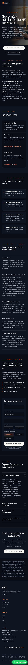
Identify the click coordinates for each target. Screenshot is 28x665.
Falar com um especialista (15, 551)
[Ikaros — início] (6, 3)
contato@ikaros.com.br (7, 639)
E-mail (9, 438)
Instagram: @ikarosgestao (8, 641)
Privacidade (4, 660)
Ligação (20, 434)
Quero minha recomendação (13, 443)
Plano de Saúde (5, 602)
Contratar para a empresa (10, 164)
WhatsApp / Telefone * (8, 411)
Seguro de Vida (5, 605)
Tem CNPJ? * (6, 425)
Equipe (3, 618)
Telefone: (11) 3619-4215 (7, 634)
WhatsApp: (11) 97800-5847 (8, 637)
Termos (10, 660)
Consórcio (4, 607)
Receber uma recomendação (15, 47)
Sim (8, 428)
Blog (3, 620)
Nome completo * (7, 404)
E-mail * (5, 418)
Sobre (3, 615)
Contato (4, 623)
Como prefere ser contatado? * (10, 431)
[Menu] (24, 3)
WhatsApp (9, 434)
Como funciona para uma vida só (11, 146)
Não (19, 428)
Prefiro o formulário (13, 52)
